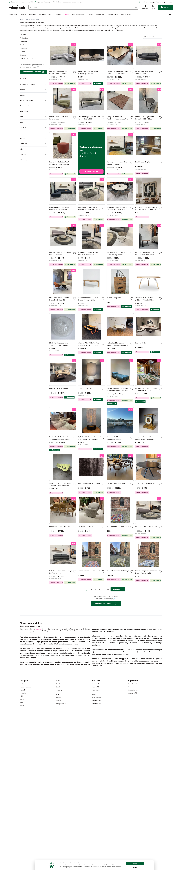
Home (22, 19)
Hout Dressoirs (133, 684)
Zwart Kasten (96, 704)
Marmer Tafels (132, 693)
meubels (38, 629)
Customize (134, 867)
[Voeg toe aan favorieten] (74, 72)
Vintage (58, 697)
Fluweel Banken (133, 690)
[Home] (17, 7)
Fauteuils (22, 690)
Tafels (21, 696)
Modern (58, 700)
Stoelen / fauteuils (25, 687)
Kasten (22, 705)
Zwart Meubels (96, 700)
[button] (128, 2)
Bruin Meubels (96, 697)
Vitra (129, 687)
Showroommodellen (32, 19)
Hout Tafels (95, 687)
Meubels (22, 684)
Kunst (21, 702)
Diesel (58, 687)
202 (108, 589)
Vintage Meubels (61, 704)
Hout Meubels (96, 684)
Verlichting (23, 693)
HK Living (59, 690)
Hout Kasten (96, 690)
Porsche (58, 684)
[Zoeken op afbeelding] (136, 7)
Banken (22, 699)
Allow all (135, 863)
